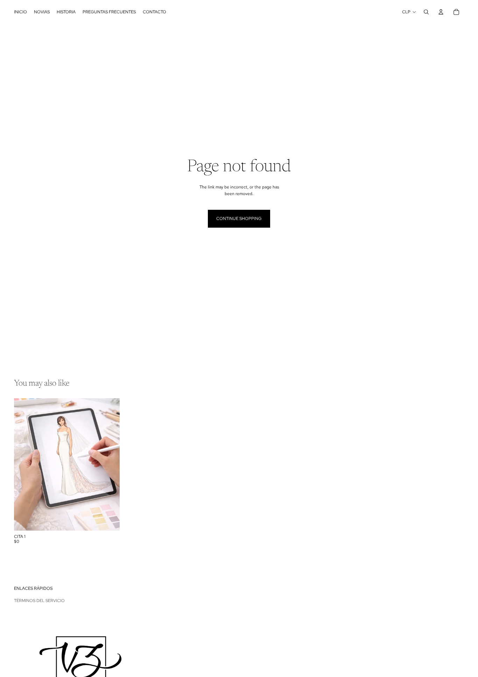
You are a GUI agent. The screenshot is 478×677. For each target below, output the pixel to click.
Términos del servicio (39, 600)
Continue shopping (239, 218)
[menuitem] (20, 12)
